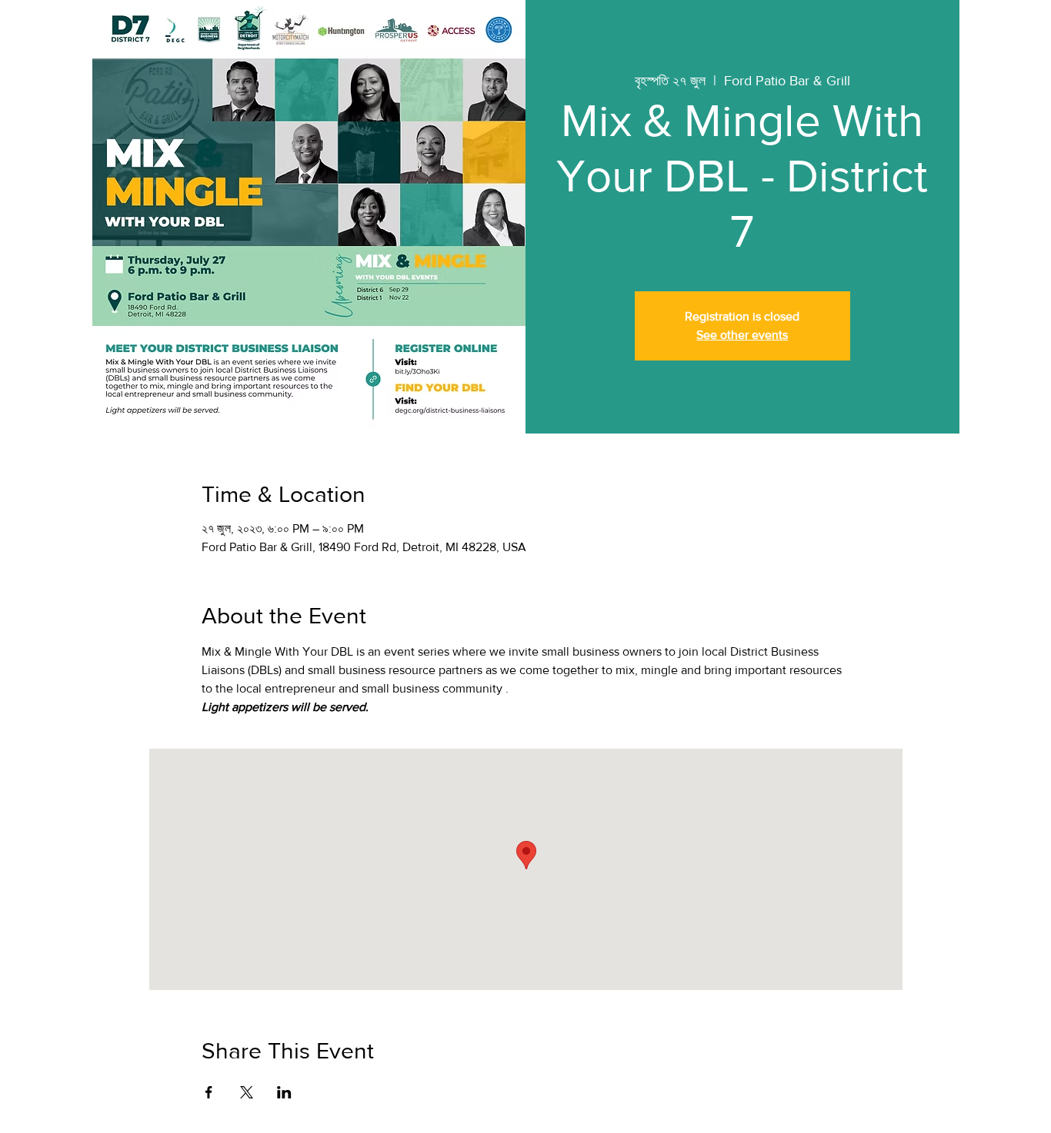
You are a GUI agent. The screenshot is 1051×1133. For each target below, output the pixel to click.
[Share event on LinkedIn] (284, 1092)
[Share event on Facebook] (209, 1092)
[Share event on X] (246, 1092)
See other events (742, 334)
